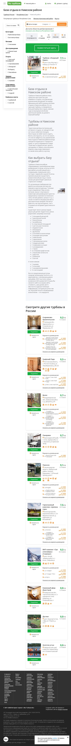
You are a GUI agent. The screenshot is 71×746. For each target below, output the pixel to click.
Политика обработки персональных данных (7, 680)
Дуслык (46, 616)
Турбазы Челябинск (51, 689)
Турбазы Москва (29, 688)
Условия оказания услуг (7, 695)
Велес (45, 395)
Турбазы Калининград (30, 678)
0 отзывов (63, 320)
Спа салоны (17, 682)
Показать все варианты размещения (53, 351)
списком (55, 37)
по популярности (31, 37)
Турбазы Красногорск (51, 696)
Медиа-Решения (63, 709)
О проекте (7, 674)
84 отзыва (63, 60)
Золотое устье (48, 645)
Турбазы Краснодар (30, 681)
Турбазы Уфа (41, 689)
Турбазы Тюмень (50, 683)
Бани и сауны (17, 674)
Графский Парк (49, 359)
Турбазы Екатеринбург (51, 679)
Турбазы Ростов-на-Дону (40, 696)
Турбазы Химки (29, 691)
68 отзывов (62, 552)
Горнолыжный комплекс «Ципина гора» (50, 507)
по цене (48, 36)
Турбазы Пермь (39, 683)
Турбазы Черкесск (50, 700)
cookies (54, 738)
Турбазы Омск (39, 680)
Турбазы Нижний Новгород (29, 696)
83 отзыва (63, 507)
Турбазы (17, 679)
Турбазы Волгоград (30, 674)
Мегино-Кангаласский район (43, 18)
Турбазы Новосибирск (41, 676)
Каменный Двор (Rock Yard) (49, 589)
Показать (62, 24)
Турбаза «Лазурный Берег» (51, 59)
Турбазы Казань (39, 692)
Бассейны (18, 677)
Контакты (7, 676)
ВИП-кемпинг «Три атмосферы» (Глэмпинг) (50, 551)
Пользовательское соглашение (7, 691)
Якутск (57, 18)
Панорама (47, 435)
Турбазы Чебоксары (51, 693)
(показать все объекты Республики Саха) (40, 31)
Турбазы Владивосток (41, 686)
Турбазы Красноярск (30, 684)
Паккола (46, 465)
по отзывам (42, 37)
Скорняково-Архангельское (49, 318)
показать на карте (35, 76)
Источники (18, 684)
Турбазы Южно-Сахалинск (51, 675)
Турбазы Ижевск (50, 686)
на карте (63, 36)
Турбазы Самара (39, 700)
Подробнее (34, 72)
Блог (5, 702)
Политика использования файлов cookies (7, 686)
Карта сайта (6, 699)
